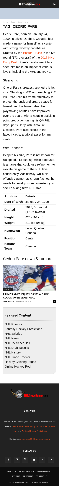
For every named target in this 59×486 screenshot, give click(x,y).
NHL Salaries (13, 333)
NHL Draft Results (17, 347)
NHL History (13, 352)
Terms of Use (43, 471)
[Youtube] (51, 460)
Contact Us (41, 476)
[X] (42, 460)
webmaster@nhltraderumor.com (35, 439)
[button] (5, 4)
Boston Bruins (32, 53)
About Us (11, 471)
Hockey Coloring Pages (20, 361)
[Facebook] (8, 460)
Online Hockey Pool (18, 366)
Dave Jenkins (8, 301)
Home (5, 22)
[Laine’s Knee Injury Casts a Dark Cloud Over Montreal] (29, 278)
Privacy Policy (26, 471)
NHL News (8, 289)
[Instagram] (25, 460)
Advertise (28, 476)
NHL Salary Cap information (37, 426)
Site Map (16, 476)
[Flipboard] (17, 460)
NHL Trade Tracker (17, 357)
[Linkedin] (34, 460)
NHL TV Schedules (17, 343)
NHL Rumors (13, 324)
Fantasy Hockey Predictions (23, 329)
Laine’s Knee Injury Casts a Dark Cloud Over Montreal (26, 295)
